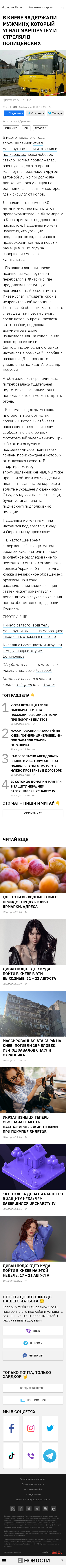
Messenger (36, 1355)
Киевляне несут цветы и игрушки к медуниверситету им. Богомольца (32, 650)
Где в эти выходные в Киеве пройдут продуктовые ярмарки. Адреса (31, 902)
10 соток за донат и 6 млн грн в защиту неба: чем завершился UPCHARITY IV (36, 786)
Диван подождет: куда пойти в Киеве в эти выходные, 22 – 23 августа (29, 973)
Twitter (49, 684)
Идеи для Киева (12, 7)
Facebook (44, 670)
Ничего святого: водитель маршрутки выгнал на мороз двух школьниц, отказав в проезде (33, 630)
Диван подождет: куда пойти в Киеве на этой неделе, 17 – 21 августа (26, 1270)
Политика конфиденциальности (33, 1499)
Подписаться (36, 1400)
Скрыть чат (33, 813)
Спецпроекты (33, 1494)
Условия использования (32, 1479)
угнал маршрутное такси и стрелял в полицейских (30, 148)
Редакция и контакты (33, 1484)
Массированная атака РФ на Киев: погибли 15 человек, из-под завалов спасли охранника (32, 1047)
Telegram (24, 684)
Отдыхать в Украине (41, 7)
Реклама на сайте (33, 1489)
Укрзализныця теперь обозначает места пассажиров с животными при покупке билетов (30, 1124)
